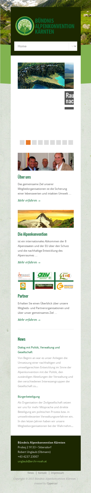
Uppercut (52, 466)
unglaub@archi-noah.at (32, 444)
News (31, 456)
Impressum (57, 456)
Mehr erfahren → (29, 183)
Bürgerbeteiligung (29, 380)
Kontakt (42, 456)
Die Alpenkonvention (32, 217)
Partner (23, 279)
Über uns (24, 160)
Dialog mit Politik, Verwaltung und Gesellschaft (39, 333)
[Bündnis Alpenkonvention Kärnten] (55, 34)
